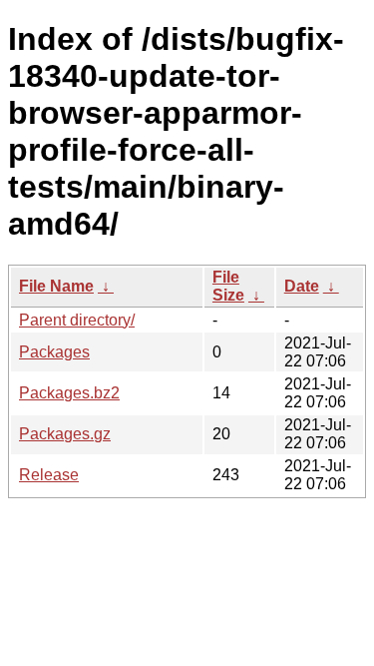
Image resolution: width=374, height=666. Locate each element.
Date (301, 286)
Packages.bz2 (69, 392)
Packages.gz (65, 433)
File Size (228, 286)
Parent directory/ (77, 320)
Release (49, 474)
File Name (56, 286)
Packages (54, 351)
